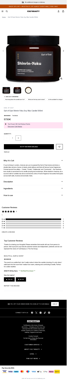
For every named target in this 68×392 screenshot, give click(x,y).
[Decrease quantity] (6, 138)
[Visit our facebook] (32, 313)
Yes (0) (10, 279)
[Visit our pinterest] (49, 313)
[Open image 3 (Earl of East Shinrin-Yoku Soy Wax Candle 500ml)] (28, 89)
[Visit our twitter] (36, 313)
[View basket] (63, 11)
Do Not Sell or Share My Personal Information (33, 338)
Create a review (8, 232)
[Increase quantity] (18, 138)
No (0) (22, 279)
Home (4, 17)
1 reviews (15, 115)
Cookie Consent (33, 336)
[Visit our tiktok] (45, 313)
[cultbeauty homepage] (33, 11)
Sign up (55, 304)
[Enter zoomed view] (61, 78)
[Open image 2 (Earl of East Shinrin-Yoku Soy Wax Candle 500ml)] (17, 89)
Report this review (11, 286)
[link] (58, 11)
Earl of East (9, 108)
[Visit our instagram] (40, 313)
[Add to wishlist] (59, 146)
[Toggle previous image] (3, 50)
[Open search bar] (7, 11)
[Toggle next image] (63, 50)
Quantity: (7, 134)
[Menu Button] (2, 11)
